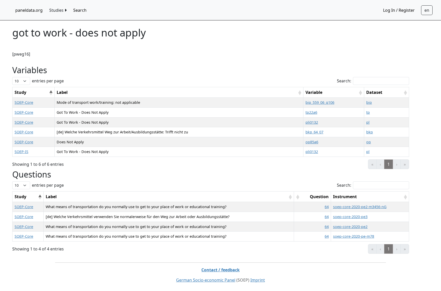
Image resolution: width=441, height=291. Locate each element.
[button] (50, 92)
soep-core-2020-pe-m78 (353, 236)
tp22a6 (311, 112)
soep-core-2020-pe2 (350, 226)
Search (80, 10)
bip (369, 102)
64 (327, 206)
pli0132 (311, 122)
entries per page (48, 81)
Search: (344, 81)
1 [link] (388, 164)
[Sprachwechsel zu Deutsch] (427, 10)
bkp (369, 132)
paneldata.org (29, 10)
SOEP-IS (21, 151)
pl (368, 122)
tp (368, 112)
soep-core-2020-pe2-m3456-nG (359, 206)
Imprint (257, 280)
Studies (57, 10)
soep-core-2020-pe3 (350, 216)
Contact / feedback (220, 270)
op (368, 142)
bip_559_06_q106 (319, 102)
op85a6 (311, 142)
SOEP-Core (24, 102)
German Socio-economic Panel (205, 280)
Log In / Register (399, 10)
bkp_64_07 (314, 132)
